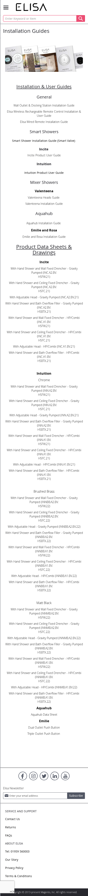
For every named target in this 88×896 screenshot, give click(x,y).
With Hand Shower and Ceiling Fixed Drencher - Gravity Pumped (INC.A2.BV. (44, 285)
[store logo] (31, 7)
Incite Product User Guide (44, 155)
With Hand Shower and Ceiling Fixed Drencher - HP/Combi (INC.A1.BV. (44, 334)
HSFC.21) (44, 291)
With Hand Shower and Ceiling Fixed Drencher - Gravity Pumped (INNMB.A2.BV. (44, 626)
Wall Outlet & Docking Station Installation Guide (44, 105)
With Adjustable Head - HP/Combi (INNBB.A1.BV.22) (44, 576)
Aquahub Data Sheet (44, 714)
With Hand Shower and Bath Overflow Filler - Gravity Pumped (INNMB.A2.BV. (44, 646)
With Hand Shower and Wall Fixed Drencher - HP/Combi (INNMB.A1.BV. (44, 661)
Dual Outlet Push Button (44, 727)
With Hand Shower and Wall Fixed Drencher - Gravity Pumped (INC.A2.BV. (44, 271)
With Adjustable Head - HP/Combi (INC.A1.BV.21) (44, 346)
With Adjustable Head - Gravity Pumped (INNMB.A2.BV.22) (44, 638)
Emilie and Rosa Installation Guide (44, 237)
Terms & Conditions (18, 876)
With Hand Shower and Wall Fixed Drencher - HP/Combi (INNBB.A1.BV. (44, 549)
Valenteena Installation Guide (44, 204)
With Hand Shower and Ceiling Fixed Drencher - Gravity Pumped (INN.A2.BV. (44, 403)
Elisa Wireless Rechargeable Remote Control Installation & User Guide (44, 114)
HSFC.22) (44, 520)
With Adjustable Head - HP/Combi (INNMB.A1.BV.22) (44, 687)
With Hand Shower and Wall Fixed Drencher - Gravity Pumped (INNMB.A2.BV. (44, 611)
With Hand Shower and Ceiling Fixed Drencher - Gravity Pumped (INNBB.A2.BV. (44, 514)
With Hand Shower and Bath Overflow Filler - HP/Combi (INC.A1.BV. (44, 355)
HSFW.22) (44, 506)
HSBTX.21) (44, 312)
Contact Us (12, 819)
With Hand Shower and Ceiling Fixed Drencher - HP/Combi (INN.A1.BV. (44, 452)
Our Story (11, 860)
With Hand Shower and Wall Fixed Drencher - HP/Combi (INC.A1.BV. (44, 320)
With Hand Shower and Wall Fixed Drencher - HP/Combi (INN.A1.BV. (44, 438)
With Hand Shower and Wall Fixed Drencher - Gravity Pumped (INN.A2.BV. (44, 388)
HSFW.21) (44, 277)
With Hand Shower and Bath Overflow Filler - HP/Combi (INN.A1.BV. (44, 473)
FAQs (8, 835)
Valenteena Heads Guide (44, 197)
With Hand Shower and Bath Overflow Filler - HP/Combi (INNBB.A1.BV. (44, 584)
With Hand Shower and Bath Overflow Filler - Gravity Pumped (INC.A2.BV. (44, 305)
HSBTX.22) (44, 541)
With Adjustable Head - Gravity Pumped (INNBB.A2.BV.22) (44, 527)
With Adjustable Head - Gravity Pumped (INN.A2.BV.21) (44, 415)
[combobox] (44, 18)
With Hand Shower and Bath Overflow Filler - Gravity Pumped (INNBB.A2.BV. (44, 535)
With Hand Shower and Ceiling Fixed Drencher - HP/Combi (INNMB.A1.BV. (44, 675)
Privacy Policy (14, 868)
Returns (10, 827)
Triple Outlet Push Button (44, 734)
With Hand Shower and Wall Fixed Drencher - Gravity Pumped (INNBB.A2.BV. (44, 500)
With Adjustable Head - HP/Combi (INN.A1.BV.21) (44, 464)
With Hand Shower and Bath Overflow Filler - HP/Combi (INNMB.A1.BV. (44, 695)
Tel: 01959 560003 (17, 851)
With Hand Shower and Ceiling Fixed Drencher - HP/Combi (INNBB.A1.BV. (44, 564)
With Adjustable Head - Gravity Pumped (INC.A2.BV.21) (44, 297)
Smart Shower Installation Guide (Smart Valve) (43, 141)
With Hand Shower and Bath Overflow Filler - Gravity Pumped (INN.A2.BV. (44, 423)
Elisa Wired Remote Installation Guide (44, 122)
